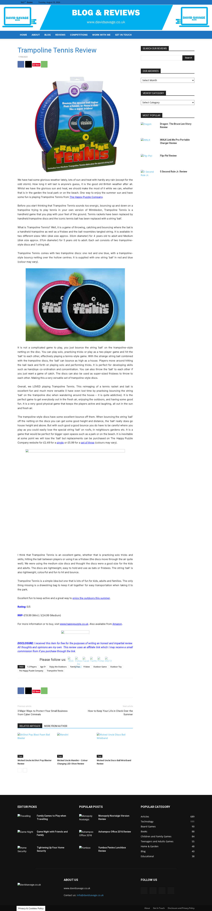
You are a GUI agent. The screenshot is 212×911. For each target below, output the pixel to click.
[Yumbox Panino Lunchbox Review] (87, 852)
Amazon (117, 623)
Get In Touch (123, 34)
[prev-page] (20, 770)
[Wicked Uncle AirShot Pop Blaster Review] (36, 745)
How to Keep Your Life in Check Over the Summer (110, 712)
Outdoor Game (100, 666)
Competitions (79, 34)
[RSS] (186, 2)
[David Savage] (106, 18)
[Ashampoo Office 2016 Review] (87, 836)
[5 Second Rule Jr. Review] (149, 176)
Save (38, 64)
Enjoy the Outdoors (58, 666)
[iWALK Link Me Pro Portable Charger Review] (149, 144)
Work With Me (101, 34)
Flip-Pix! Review (168, 155)
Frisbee (86, 666)
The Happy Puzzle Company (86, 197)
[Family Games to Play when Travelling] (26, 820)
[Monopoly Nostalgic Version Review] (87, 820)
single (60, 442)
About (36, 34)
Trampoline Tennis (55, 670)
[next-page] (25, 770)
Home (23, 34)
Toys (20, 756)
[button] (190, 35)
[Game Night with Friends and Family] (26, 836)
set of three (87, 442)
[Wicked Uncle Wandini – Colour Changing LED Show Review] (75, 745)
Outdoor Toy (116, 666)
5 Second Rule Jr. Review (173, 171)
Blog (47, 34)
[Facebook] (175, 2)
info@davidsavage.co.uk (90, 895)
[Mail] (181, 2)
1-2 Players (32, 666)
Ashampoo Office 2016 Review (114, 831)
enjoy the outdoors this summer (91, 598)
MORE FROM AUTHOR (55, 726)
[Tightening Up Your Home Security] (26, 852)
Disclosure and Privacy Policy (181, 908)
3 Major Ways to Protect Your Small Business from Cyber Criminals (43, 712)
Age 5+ (43, 666)
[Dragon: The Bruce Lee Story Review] (149, 128)
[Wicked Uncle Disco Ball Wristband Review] (115, 745)
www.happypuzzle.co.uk (74, 623)
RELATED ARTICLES (30, 726)
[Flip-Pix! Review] (149, 160)
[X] (191, 2)
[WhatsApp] (44, 64)
